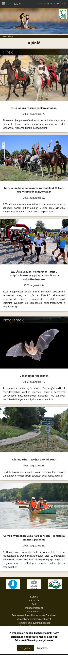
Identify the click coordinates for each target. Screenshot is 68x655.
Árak (34, 604)
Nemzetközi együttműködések (34, 622)
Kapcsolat (34, 600)
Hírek (8, 52)
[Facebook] (38, 3)
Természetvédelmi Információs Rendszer (34, 615)
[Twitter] (58, 3)
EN (61, 3)
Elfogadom (25, 648)
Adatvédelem (34, 611)
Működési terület (34, 607)
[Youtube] (44, 3)
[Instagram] (41, 3)
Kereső (34, 596)
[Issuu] (51, 3)
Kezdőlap (8, 36)
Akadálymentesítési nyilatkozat (34, 619)
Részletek (42, 648)
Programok (13, 320)
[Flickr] (54, 3)
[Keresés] (65, 3)
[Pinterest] (48, 3)
